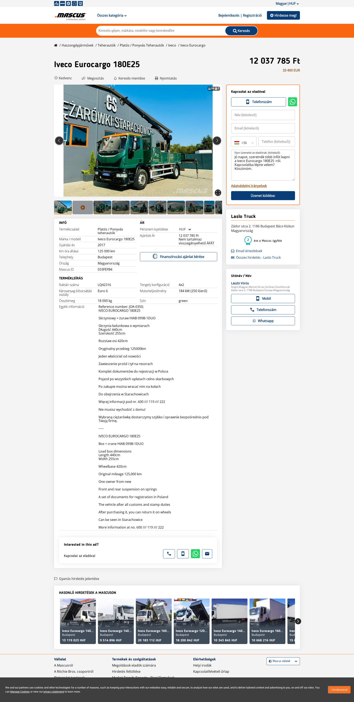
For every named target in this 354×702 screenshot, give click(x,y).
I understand (339, 689)
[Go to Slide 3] (102, 207)
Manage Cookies (20, 691)
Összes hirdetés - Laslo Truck (258, 257)
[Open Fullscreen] (218, 192)
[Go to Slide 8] (195, 207)
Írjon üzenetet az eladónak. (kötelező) (257, 152)
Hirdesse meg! (286, 15)
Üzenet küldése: (263, 195)
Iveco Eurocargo (192, 45)
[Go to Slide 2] (83, 207)
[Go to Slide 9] (209, 207)
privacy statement (53, 691)
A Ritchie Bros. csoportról (73, 671)
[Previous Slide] (59, 140)
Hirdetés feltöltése (126, 671)
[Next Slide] (217, 140)
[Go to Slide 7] (176, 207)
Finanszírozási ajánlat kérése (182, 256)
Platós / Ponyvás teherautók (142, 45)
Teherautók (107, 45)
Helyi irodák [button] (202, 665)
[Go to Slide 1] (63, 207)
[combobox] (234, 143)
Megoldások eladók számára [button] (134, 665)
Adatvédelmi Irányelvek (249, 186)
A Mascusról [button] (63, 665)
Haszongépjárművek (77, 45)
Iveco (172, 45)
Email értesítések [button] (249, 251)
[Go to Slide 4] (121, 207)
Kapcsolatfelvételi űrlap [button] (211, 671)
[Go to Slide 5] (139, 207)
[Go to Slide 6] (158, 207)
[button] (63, 78)
